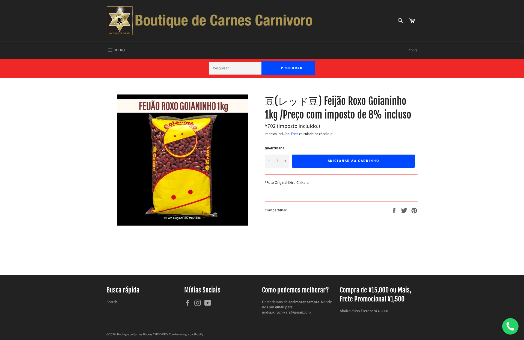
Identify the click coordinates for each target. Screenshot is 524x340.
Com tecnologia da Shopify (186, 334)
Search (111, 302)
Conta (413, 50)
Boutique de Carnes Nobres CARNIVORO (142, 334)
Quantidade (274, 148)
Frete (294, 133)
